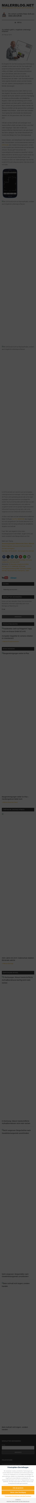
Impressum (18, 1499)
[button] (18, 1488)
